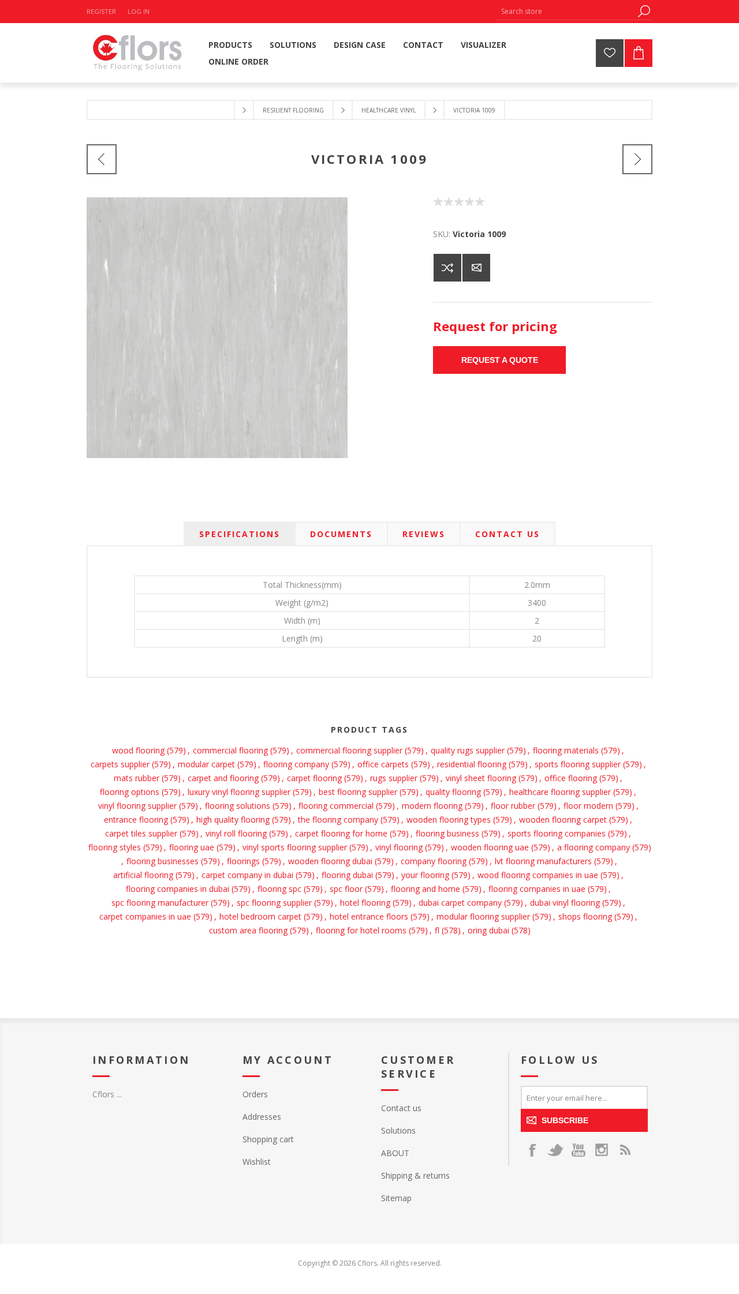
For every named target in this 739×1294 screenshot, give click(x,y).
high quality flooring (233, 819)
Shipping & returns (415, 1175)
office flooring (570, 777)
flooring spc (279, 888)
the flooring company (338, 819)
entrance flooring (136, 819)
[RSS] (624, 1149)
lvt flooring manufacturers (543, 861)
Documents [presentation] (341, 533)
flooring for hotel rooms (361, 930)
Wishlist (256, 1161)
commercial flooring (230, 750)
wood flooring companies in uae (537, 874)
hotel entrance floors (369, 916)
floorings (243, 861)
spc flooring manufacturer (159, 902)
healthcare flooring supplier (560, 791)
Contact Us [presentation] (507, 533)
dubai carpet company (460, 902)
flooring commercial (336, 805)
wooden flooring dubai (330, 861)
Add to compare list (447, 268)
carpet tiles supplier (141, 833)
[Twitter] (555, 1149)
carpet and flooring (223, 777)
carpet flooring (314, 777)
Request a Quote (499, 360)
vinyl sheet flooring (481, 777)
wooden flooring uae (490, 847)
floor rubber (513, 805)
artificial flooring (143, 874)
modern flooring (432, 805)
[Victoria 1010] (637, 159)
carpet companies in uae (145, 916)
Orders (255, 1094)
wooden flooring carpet (563, 819)
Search (643, 11)
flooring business (447, 833)
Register (101, 11)
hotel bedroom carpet (260, 916)
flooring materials (566, 750)
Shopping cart (268, 1139)
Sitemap (396, 1197)
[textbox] (566, 11)
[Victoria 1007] (102, 159)
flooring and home (425, 888)
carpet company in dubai (247, 874)
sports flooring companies (556, 833)
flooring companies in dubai (177, 888)
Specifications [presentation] (239, 533)
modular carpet (206, 764)
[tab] (240, 534)
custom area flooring (248, 930)
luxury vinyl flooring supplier (239, 791)
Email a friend (476, 268)
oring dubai (488, 930)
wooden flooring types (448, 819)
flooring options (129, 791)
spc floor (346, 888)
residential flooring (471, 764)
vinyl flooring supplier (137, 805)
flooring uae (191, 847)
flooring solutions (237, 805)
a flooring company (593, 847)
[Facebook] (532, 1149)
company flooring (433, 861)
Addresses (261, 1116)
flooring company (296, 764)
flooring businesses (162, 861)
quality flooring (453, 791)
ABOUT (395, 1152)
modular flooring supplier (483, 916)
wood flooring (138, 750)
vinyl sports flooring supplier (294, 847)
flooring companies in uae (536, 888)
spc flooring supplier (274, 902)
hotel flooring (365, 902)
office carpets (383, 764)
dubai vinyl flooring (565, 902)
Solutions (398, 1130)
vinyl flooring (399, 847)
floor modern (588, 805)
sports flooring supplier (578, 764)
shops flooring (585, 916)
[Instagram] (601, 1149)
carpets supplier (120, 764)
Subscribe (565, 1120)
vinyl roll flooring (236, 833)
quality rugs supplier (468, 750)
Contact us (401, 1107)
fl (437, 930)
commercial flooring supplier (349, 750)
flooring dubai (347, 874)
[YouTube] (578, 1149)
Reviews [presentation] (423, 533)
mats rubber (136, 777)
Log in (139, 11)
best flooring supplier (358, 791)
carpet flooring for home (341, 833)
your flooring (425, 874)
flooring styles (114, 847)
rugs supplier (393, 777)
